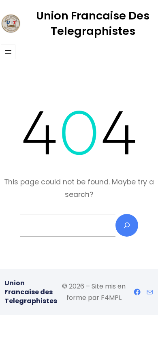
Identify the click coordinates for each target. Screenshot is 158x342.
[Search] (126, 225)
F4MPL (111, 297)
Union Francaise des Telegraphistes (92, 23)
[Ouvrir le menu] (8, 52)
